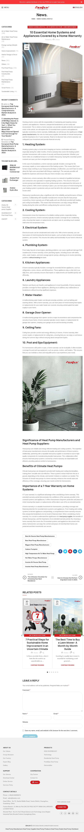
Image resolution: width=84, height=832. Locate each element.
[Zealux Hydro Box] (5, 190)
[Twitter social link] (65, 551)
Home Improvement (69, 27)
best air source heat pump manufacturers (40, 536)
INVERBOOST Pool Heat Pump (7, 214)
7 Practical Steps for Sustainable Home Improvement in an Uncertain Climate (37, 644)
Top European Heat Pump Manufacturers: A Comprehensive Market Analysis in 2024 (10, 109)
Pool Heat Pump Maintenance (7, 81)
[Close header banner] (81, 2)
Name (25, 714)
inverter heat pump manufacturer (36, 566)
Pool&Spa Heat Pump (51, 762)
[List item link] (28, 795)
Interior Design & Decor (9, 54)
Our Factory (7, 758)
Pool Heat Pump (7, 68)
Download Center (8, 778)
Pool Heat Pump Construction (7, 73)
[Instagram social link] (65, 813)
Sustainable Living (8, 91)
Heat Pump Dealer (57, 829)
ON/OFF (4, 219)
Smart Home (6, 88)
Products (48, 747)
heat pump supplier (66, 516)
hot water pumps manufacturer (36, 558)
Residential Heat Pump (51, 758)
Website (25, 722)
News (3, 60)
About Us (7, 747)
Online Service (7, 781)
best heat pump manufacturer (35, 540)
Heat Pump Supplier (29, 829)
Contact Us (33, 778)
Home (33, 18)
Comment (26, 690)
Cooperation (35, 771)
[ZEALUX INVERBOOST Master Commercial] (5, 169)
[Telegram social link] (80, 551)
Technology (47, 754)
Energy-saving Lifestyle (44, 18)
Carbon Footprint (31, 549)
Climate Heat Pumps (49, 466)
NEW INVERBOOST (50, 751)
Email (56, 714)
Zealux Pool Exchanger (14, 179)
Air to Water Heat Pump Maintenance (9, 38)
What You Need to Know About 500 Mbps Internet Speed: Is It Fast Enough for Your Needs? (10, 130)
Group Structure (8, 754)
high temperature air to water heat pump (39, 553)
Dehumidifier (48, 765)
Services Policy (8, 785)
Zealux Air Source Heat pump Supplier (6, 207)
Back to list (52, 577)
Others (4, 64)
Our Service (7, 774)
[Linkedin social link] (75, 551)
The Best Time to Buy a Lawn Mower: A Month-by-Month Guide (68, 644)
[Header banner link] (39, 2)
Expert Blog (7, 762)
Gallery (5, 765)
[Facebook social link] (60, 551)
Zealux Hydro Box (14, 189)
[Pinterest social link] (70, 551)
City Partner (34, 774)
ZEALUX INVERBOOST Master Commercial (15, 168)
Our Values (6, 751)
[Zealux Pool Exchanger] (5, 180)
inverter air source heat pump (35, 562)
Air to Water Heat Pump (54, 27)
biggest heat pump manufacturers (37, 545)
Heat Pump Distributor (71, 829)
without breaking (34, 257)
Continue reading (37, 665)
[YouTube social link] (69, 813)
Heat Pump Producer (43, 829)
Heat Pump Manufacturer (14, 829)
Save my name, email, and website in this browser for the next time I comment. (51, 730)
